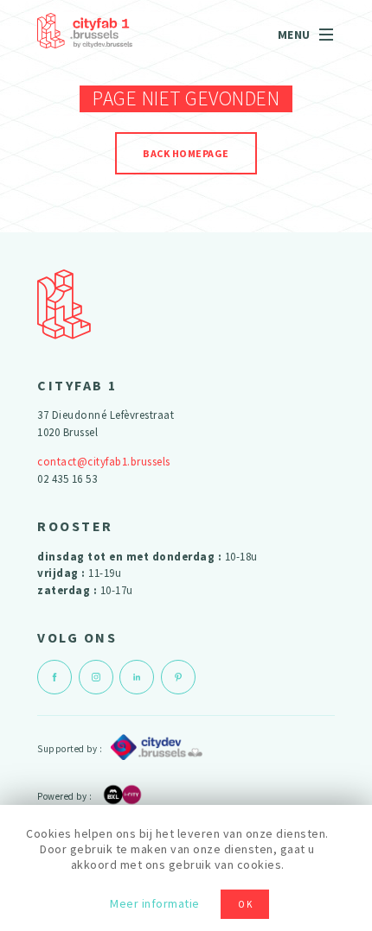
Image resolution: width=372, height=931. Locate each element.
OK (245, 904)
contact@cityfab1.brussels (103, 461)
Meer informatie (155, 903)
